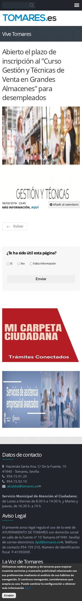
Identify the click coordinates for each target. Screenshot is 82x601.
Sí (11, 263)
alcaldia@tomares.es (24, 486)
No (23, 263)
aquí (28, 588)
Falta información (44, 263)
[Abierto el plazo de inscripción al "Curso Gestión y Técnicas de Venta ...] (41, 199)
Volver (18, 226)
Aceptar (9, 595)
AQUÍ (34, 207)
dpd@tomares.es (49, 542)
